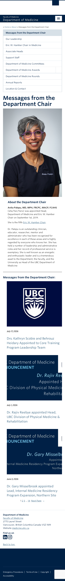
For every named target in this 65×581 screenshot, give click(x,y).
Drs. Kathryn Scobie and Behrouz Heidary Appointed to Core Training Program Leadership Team (33, 343)
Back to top (9, 544)
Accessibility (8, 576)
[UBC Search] (55, 3)
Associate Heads (14, 51)
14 (29, 501)
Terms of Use (31, 572)
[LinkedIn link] (5, 538)
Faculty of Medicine (13, 518)
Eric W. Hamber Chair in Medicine (23, 45)
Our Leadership (14, 39)
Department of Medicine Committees (25, 64)
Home (7, 27)
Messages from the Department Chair (26, 33)
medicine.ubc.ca (20, 528)
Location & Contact (16, 88)
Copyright (45, 572)
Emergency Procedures (13, 572)
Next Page (38, 501)
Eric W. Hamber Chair (34, 222)
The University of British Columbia (23, 6)
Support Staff (12, 57)
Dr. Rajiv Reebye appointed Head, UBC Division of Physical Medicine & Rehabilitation (33, 417)
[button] (59, 70)
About (13, 27)
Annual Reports (14, 82)
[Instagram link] (10, 538)
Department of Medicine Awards (23, 70)
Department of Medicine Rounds (23, 76)
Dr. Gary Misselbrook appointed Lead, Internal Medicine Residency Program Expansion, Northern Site (32, 490)
